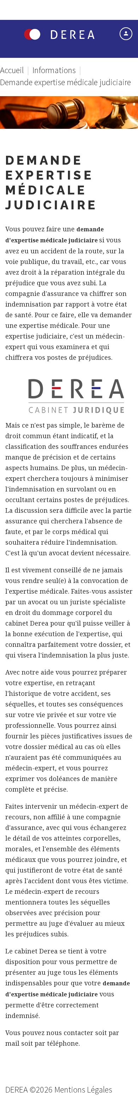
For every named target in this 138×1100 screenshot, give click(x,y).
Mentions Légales (83, 1089)
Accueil (12, 70)
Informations (54, 70)
